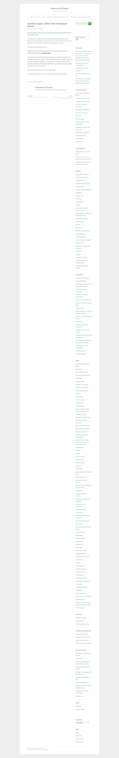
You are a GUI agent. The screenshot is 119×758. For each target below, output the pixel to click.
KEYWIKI (78, 224)
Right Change (79, 535)
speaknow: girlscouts (81, 553)
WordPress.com (44, 749)
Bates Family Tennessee (82, 634)
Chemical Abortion (35, 17)
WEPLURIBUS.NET (80, 599)
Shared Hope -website (81, 550)
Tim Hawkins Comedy (81, 578)
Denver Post (46, 53)
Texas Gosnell (79, 559)
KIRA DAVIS (78, 227)
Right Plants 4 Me (80, 538)
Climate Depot (79, 396)
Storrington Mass (80, 709)
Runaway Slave (79, 541)
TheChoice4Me (79, 575)
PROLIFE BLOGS (80, 243)
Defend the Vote (80, 406)
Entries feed (79, 735)
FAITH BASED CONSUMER (82, 109)
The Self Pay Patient (81, 135)
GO (77, 39)
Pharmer (40, 28)
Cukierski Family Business (82, 101)
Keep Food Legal (80, 119)
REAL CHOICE (79, 524)
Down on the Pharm (59, 8)
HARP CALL (79, 116)
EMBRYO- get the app (81, 618)
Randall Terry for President (82, 132)
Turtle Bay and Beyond (81, 257)
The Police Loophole (81, 354)
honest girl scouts (80, 456)
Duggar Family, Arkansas (82, 640)
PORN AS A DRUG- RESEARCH (83, 240)
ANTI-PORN (79, 378)
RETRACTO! (79, 251)
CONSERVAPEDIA (80, 180)
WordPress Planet (80, 608)
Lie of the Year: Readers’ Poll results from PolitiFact (37, 96)
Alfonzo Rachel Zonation (82, 372)
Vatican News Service (81, 593)
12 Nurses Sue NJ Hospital (82, 278)
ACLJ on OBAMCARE (81, 281)
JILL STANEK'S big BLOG (82, 218)
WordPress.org (79, 742)
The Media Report (80, 351)
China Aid (78, 393)
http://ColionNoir (80, 308)
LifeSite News (79, 321)
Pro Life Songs (79, 512)
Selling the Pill (79, 544)
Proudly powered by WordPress (35, 748)
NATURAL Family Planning (82, 230)
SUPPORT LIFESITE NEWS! (82, 556)
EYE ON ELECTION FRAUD (82, 425)
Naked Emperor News (81, 477)
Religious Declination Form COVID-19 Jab (58, 17)
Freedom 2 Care (80, 196)
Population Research (81, 509)
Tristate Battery (80, 138)
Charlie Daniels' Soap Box (82, 174)
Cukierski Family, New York (83, 637)
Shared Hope (79, 547)
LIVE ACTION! (79, 469)
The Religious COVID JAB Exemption (79, 17)
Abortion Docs (79, 369)
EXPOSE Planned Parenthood (83, 417)
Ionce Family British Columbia (83, 643)
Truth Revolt (79, 141)
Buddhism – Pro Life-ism (82, 384)
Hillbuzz (78, 205)
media (43, 17)
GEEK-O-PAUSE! (80, 621)
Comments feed (80, 739)
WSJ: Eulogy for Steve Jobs (82, 624)
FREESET (78, 450)
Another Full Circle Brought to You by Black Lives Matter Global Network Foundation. (83, 81)
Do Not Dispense (80, 186)
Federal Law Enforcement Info (83, 300)
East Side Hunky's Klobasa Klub (84, 189)
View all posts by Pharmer (60, 89)
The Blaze (78, 254)
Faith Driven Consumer (82, 112)
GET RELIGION (79, 202)
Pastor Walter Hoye (80, 234)
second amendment (38, 81)
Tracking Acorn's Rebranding (83, 581)
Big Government (80, 381)
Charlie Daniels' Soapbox (82, 177)
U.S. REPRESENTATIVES (82, 587)
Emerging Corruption (81, 414)
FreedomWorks (79, 447)
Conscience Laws (80, 400)
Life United (78, 466)
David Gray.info (79, 403)
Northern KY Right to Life (82, 682)
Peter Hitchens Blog (81, 237)
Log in (77, 732)
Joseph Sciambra (80, 221)
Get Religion (79, 199)
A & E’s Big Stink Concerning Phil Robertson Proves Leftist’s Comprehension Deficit (62, 97)
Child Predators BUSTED (82, 390)
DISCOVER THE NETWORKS (83, 183)
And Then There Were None (83, 98)
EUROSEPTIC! (79, 192)
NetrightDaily (79, 490)
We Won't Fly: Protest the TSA (83, 596)
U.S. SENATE (79, 590)
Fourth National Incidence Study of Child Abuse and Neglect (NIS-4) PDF (82, 442)
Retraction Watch (80, 532)
